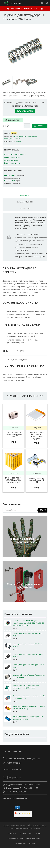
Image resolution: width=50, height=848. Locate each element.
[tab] (25, 195)
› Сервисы (37, 833)
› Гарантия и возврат (32, 838)
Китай (18, 141)
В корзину (41, 126)
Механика (33, 136)
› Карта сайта (12, 833)
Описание (25, 195)
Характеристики (25, 202)
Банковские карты (11, 160)
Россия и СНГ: (9, 181)
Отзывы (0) (25, 208)
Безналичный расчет (12, 157)
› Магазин (22, 833)
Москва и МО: (9, 175)
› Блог (30, 833)
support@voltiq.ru (13, 769)
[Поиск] (42, 3)
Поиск (43, 510)
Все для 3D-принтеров (21, 136)
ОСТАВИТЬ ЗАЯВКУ (25, 111)
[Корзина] (47, 3)
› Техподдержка (19, 843)
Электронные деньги (12, 163)
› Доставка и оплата (15, 838)
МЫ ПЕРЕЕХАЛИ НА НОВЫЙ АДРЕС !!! (25, 8)
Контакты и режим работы (15, 798)
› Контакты (31, 843)
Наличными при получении (14, 155)
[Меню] (37, 3)
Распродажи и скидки (12, 139)
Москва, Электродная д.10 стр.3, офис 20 (23, 759)
